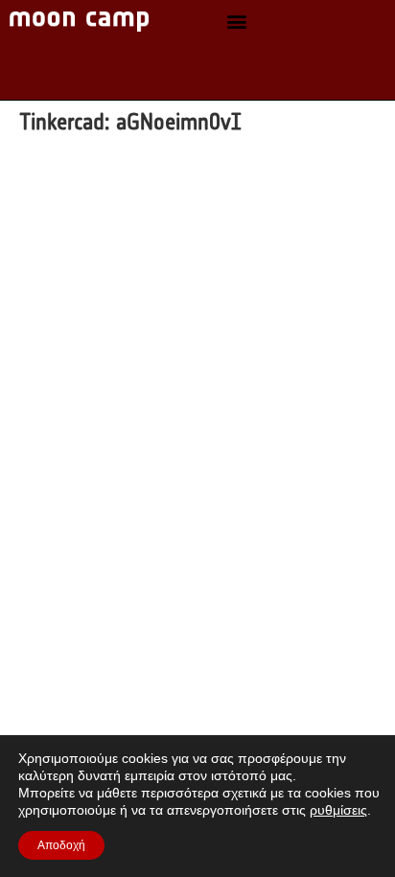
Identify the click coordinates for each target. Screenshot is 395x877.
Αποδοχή (61, 845)
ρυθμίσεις (338, 810)
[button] (237, 21)
